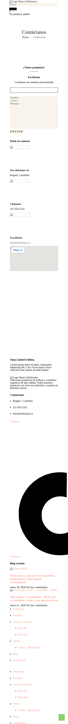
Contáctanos (19, 660)
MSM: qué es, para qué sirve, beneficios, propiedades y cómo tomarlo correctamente (32, 579)
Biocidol (22, 628)
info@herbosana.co (20, 242)
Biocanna (23, 634)
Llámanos (15, 204)
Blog (15, 654)
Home (25, 37)
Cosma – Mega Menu (29, 647)
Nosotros (17, 615)
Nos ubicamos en (19, 170)
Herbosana (18, 608)
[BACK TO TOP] (61, 717)
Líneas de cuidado (22, 621)
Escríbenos (16, 237)
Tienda (16, 641)
